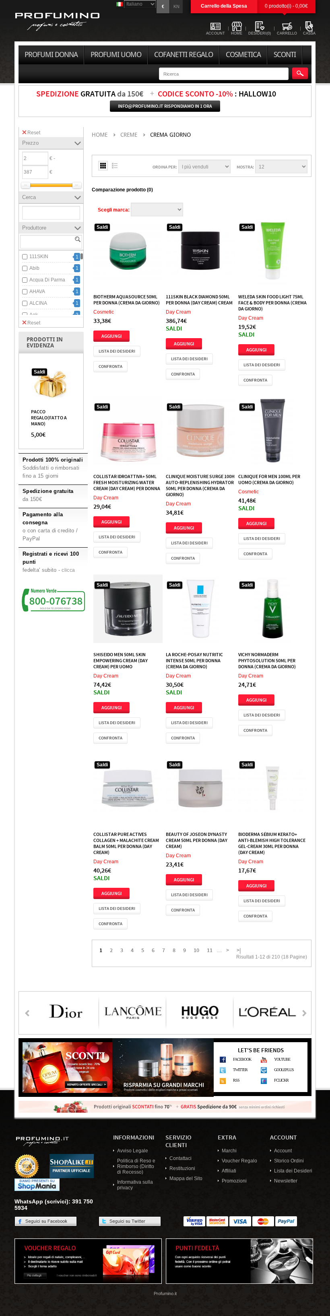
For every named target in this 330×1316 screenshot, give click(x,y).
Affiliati (229, 1171)
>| (239, 949)
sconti (285, 55)
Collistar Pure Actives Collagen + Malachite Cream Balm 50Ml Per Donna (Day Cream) (126, 843)
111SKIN (38, 256)
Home (99, 135)
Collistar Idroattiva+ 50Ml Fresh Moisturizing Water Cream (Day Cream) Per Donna (126, 482)
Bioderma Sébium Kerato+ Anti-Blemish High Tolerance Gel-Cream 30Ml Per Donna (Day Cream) (271, 843)
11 (209, 949)
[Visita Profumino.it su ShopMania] (37, 1184)
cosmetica (243, 55)
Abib (34, 268)
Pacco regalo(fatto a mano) (49, 417)
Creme (128, 135)
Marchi (229, 1151)
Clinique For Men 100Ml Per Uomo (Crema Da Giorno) (269, 479)
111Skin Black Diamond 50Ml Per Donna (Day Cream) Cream (199, 299)
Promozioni (234, 1181)
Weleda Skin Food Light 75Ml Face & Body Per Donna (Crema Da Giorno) (272, 302)
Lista (115, 165)
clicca (68, 570)
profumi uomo (116, 55)
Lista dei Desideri (293, 1171)
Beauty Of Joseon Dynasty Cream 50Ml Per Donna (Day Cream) (196, 840)
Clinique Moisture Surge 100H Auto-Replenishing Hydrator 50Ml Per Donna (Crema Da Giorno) (200, 485)
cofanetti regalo (183, 55)
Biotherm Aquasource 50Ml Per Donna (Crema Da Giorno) (126, 299)
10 (196, 949)
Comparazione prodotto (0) (122, 190)
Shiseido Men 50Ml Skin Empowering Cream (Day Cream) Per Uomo (120, 660)
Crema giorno (170, 135)
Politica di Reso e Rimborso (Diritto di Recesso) (136, 1166)
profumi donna (51, 55)
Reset (33, 133)
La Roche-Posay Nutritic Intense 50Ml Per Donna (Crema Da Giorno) (194, 660)
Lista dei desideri (117, 350)
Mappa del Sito (185, 1178)
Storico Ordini (289, 1161)
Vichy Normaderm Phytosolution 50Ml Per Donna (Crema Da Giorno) (267, 660)
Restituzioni (182, 1168)
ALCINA (38, 303)
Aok (33, 315)
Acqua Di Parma (47, 280)
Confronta (110, 366)
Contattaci (180, 1158)
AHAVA (37, 291)
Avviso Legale (132, 1151)
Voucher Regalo (239, 1161)
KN (176, 6)
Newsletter (285, 1181)
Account (283, 1151)
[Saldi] (51, 384)
